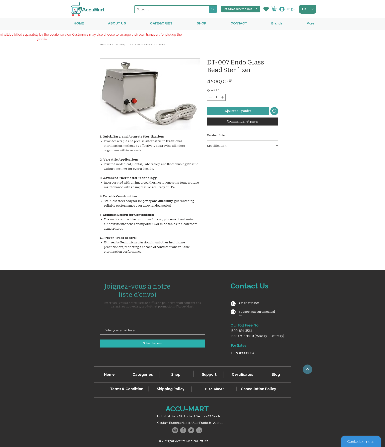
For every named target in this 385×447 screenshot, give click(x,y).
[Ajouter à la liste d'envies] (274, 111)
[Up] (307, 369)
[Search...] (213, 9)
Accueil (105, 44)
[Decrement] (210, 97)
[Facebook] (183, 430)
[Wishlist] (265, 9)
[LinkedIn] (199, 430)
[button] (277, 23)
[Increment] (222, 97)
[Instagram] (175, 430)
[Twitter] (191, 430)
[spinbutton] (216, 97)
